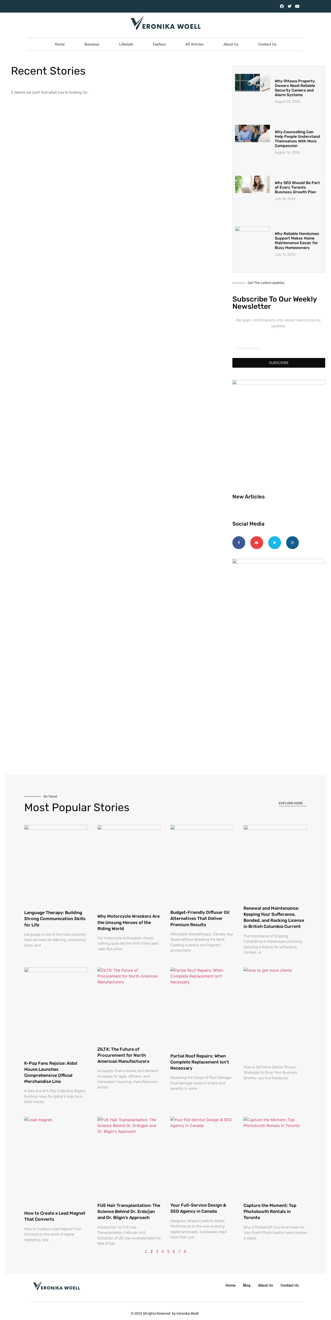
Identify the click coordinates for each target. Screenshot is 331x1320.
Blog (247, 1285)
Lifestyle (126, 44)
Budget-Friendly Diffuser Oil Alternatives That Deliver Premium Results (199, 918)
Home (60, 44)
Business (92, 44)
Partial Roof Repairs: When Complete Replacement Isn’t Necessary (199, 1062)
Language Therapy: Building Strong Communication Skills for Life (55, 918)
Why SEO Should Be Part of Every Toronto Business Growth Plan (297, 187)
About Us (230, 44)
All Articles (195, 44)
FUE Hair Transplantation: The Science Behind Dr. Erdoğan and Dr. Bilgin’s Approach (128, 1211)
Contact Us (267, 44)
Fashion (159, 44)
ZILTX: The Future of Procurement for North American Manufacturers (123, 1055)
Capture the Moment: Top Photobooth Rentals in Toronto (270, 1211)
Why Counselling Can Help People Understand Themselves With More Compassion (297, 139)
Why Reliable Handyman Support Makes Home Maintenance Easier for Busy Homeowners (297, 240)
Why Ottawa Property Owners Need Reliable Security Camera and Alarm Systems (295, 88)
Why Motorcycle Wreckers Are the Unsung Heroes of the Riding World (128, 922)
